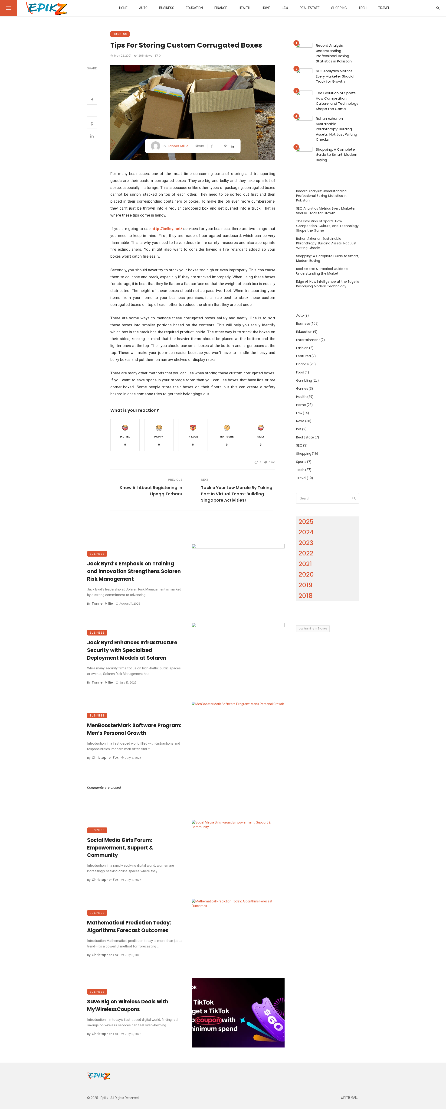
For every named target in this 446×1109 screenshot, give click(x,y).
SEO (299, 445)
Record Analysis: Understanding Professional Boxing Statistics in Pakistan (334, 53)
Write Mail (349, 1098)
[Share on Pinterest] (92, 124)
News (300, 421)
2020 (306, 574)
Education (194, 8)
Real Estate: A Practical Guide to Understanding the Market (322, 271)
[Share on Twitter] (92, 112)
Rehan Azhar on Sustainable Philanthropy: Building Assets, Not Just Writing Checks (336, 129)
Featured (303, 356)
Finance (220, 8)
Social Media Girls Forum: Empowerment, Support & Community (120, 848)
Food (300, 372)
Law (285, 8)
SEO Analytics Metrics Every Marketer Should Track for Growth (335, 76)
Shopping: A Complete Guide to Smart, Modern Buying (336, 154)
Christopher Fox (105, 757)
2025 (306, 521)
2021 (305, 563)
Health (244, 8)
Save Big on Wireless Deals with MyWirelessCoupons (127, 1005)
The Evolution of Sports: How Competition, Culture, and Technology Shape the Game (337, 101)
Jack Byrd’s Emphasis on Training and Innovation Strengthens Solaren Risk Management (134, 571)
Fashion (302, 348)
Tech (362, 8)
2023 (305, 542)
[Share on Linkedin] (92, 136)
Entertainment (308, 339)
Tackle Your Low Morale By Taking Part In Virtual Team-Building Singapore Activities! (236, 494)
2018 (305, 595)
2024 (306, 532)
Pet (299, 429)
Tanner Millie (177, 146)
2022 (305, 553)
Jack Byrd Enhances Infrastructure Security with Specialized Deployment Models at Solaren (132, 650)
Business (166, 8)
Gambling (304, 380)
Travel (384, 8)
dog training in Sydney (313, 628)
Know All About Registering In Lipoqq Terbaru (151, 491)
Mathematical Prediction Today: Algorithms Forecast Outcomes (129, 926)
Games (302, 388)
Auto (143, 8)
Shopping (339, 8)
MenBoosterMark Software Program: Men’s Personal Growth (134, 729)
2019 (305, 585)
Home (123, 8)
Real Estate (310, 8)
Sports (301, 461)
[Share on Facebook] (92, 100)
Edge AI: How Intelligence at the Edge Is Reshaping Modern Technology (327, 284)
